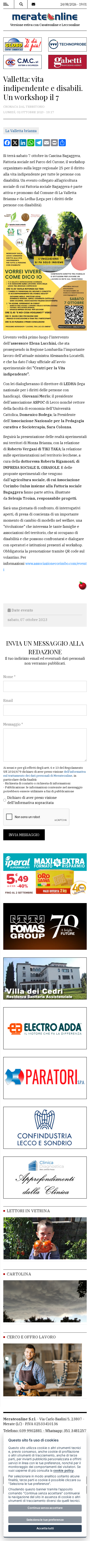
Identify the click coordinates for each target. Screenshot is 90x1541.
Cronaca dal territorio (24, 107)
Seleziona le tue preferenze (45, 1519)
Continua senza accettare (45, 1508)
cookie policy (63, 1470)
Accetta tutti (45, 1528)
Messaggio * (13, 724)
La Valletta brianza (21, 131)
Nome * (9, 676)
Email (8, 700)
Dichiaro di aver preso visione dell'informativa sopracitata (32, 800)
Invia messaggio (24, 835)
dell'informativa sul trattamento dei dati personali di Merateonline (44, 774)
